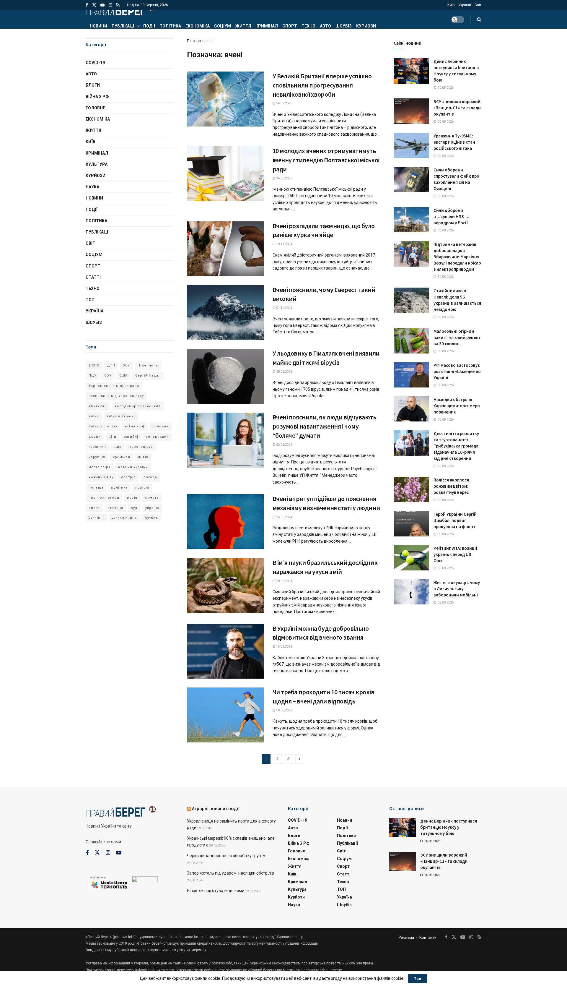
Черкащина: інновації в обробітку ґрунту (226, 855)
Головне (95, 108)
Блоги (93, 85)
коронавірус (141, 447)
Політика (170, 26)
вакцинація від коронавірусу (116, 396)
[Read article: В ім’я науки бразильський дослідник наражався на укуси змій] (225, 585)
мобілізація (99, 467)
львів (143, 457)
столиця (115, 508)
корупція (97, 457)
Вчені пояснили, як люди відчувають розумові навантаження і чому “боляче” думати (324, 426)
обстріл (128, 477)
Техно (308, 26)
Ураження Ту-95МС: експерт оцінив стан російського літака (454, 142)
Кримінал (266, 26)
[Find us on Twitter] (94, 5)
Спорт (289, 26)
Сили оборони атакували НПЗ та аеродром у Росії (452, 216)
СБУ (108, 375)
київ (118, 447)
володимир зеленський (138, 406)
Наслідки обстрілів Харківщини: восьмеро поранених (457, 406)
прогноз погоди (104, 498)
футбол (151, 518)
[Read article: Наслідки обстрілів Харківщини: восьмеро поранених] (411, 409)
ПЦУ (93, 375)
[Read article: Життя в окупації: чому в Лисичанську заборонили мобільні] (411, 592)
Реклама (406, 937)
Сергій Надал (148, 375)
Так (417, 978)
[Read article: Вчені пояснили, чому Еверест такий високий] (225, 312)
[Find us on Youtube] (102, 5)
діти (112, 437)
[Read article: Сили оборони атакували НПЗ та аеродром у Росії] (411, 220)
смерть (152, 498)
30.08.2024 (283, 372)
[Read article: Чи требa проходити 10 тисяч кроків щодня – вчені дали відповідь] (225, 714)
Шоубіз (343, 26)
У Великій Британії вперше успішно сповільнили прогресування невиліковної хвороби (322, 85)
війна (94, 416)
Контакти (427, 937)
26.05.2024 (283, 517)
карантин (97, 447)
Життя (243, 26)
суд (134, 508)
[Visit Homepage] (121, 10)
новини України (133, 467)
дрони (95, 437)
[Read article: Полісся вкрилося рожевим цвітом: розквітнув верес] (411, 489)
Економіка (197, 26)
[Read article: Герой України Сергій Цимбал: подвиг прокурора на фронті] (411, 523)
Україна (464, 5)
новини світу (101, 477)
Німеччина (148, 365)
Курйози (366, 26)
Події (149, 26)
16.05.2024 (283, 646)
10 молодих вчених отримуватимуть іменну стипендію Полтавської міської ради (326, 160)
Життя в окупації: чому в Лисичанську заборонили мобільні (457, 589)
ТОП (90, 299)
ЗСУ (126, 365)
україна (152, 508)
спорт (94, 508)
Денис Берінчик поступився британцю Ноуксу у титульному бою (448, 827)
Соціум (222, 26)
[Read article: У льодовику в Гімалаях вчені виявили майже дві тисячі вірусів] (225, 376)
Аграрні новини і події (216, 808)
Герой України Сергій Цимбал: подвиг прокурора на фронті (455, 520)
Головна (194, 41)
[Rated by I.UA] (145, 880)
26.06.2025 (283, 178)
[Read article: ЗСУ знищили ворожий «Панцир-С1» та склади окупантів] (411, 111)
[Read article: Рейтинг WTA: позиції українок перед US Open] (411, 557)
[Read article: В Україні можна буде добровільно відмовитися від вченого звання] (225, 651)
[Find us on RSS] (118, 5)
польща (96, 487)
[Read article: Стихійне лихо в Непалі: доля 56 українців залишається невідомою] (411, 300)
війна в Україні (121, 416)
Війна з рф (97, 96)
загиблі (131, 437)
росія (132, 498)
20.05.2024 (283, 581)
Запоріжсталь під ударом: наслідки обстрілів (230, 873)
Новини (98, 26)
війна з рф (135, 426)
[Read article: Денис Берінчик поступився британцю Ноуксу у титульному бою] (411, 71)
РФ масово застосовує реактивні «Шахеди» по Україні (457, 371)
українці (96, 518)
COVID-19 (95, 62)
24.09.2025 (283, 103)
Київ (451, 5)
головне (161, 426)
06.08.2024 (283, 445)
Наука (92, 186)
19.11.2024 (283, 244)
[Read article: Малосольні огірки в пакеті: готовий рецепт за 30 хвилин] (411, 340)
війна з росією (103, 426)
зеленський (157, 437)
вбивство (98, 406)
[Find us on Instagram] (110, 5)
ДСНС (94, 365)
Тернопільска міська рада (114, 386)
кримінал (121, 457)
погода (150, 477)
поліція (142, 487)
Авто (325, 26)
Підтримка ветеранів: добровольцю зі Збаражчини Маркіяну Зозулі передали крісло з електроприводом (457, 256)
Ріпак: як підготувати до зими (215, 890)
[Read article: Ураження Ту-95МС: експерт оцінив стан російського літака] (411, 145)
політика (119, 487)
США (123, 375)
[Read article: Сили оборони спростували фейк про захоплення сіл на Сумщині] (411, 179)
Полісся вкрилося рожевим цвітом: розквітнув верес (451, 486)
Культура (96, 164)
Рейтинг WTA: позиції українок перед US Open (455, 554)
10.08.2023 (283, 710)
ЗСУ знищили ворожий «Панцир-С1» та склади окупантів (457, 108)
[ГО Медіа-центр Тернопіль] (108, 882)
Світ (478, 5)
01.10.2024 (283, 308)
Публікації (124, 26)
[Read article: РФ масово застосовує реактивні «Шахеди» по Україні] (411, 374)
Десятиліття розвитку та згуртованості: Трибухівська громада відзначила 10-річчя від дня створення (456, 446)
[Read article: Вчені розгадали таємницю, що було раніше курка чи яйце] (225, 248)
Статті (93, 277)
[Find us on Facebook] (87, 5)
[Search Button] (479, 19)
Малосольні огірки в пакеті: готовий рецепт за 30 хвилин (457, 337)
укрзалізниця (124, 518)
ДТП (111, 365)
